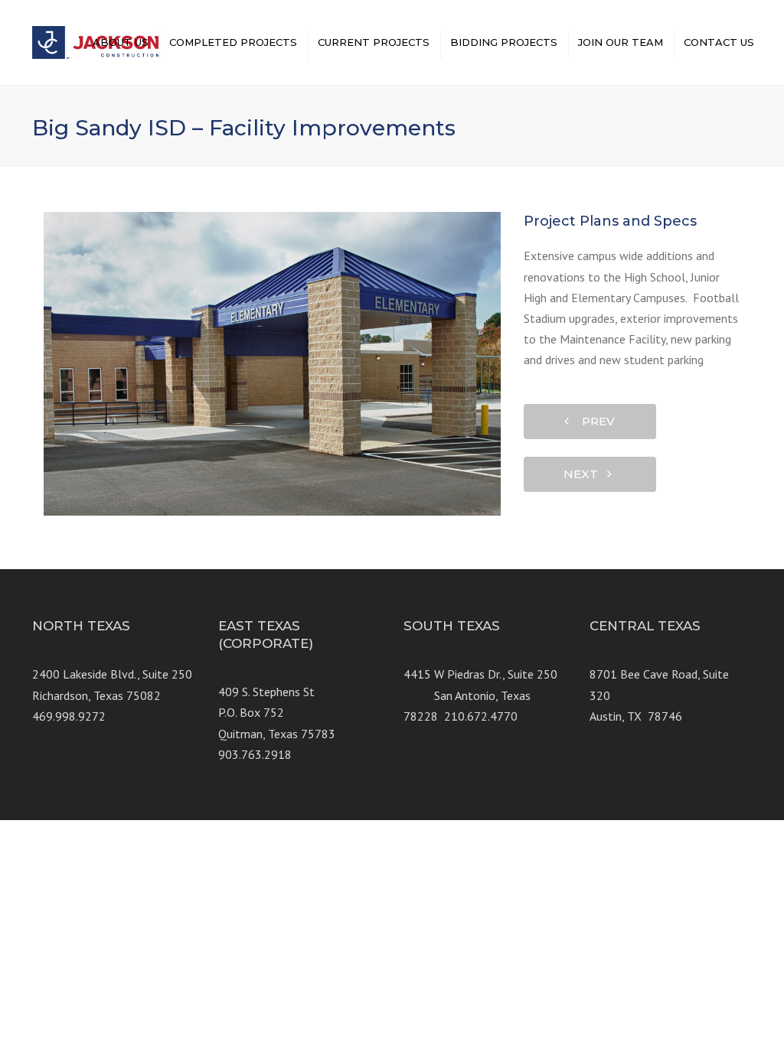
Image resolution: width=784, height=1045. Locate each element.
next (585, 474)
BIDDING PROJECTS (503, 42)
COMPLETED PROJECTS (233, 42)
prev (594, 421)
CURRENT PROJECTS (374, 42)
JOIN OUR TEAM (620, 42)
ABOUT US (121, 42)
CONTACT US (719, 42)
